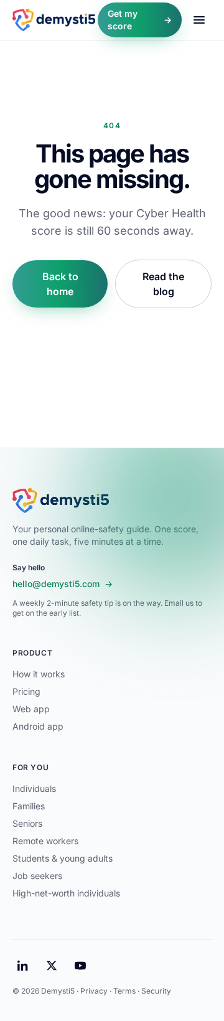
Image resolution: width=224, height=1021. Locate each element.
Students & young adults (62, 858)
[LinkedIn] (23, 965)
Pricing (26, 691)
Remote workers (45, 840)
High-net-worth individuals (66, 893)
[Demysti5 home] (54, 20)
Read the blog (163, 284)
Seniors (27, 823)
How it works (38, 674)
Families (28, 806)
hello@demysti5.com (62, 583)
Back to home (60, 284)
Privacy (94, 990)
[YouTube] (80, 965)
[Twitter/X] (51, 965)
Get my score (140, 19)
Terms (124, 990)
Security (156, 990)
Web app (31, 708)
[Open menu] (199, 19)
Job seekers (37, 875)
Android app (37, 726)
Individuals (34, 788)
